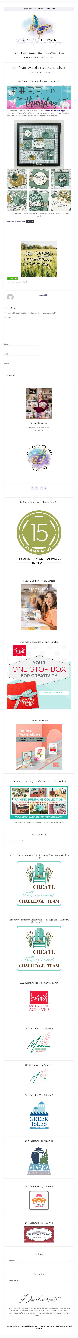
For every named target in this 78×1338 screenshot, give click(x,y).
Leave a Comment (45, 72)
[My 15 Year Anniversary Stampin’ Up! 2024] (39, 568)
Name (6, 344)
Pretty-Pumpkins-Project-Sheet (16, 221)
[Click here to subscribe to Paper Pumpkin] (39, 708)
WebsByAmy (39, 1328)
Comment (8, 317)
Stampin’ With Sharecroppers (55, 111)
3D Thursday (24, 282)
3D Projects (17, 282)
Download (30, 221)
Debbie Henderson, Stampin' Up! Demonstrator (39, 31)
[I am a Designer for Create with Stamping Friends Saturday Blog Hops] (39, 883)
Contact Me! (43, 295)
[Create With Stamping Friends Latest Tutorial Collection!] (39, 820)
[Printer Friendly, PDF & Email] (12, 278)
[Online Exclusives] (39, 769)
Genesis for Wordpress (60, 1326)
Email (6, 354)
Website (7, 364)
